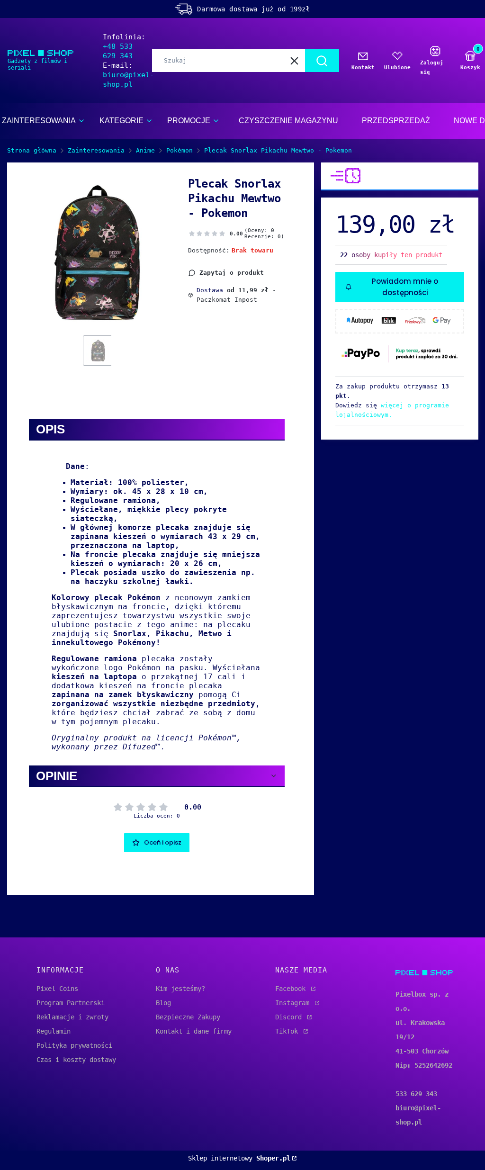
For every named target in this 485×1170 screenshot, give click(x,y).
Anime (145, 150)
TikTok (288, 1031)
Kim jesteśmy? (180, 988)
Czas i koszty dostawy (76, 1059)
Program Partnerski (70, 1003)
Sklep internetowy (239, 1158)
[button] (322, 60)
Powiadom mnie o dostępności (405, 286)
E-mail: (128, 75)
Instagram (294, 1003)
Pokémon (179, 150)
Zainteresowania (96, 150)
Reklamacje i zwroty (72, 1017)
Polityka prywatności (74, 1045)
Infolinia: (124, 46)
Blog (163, 1003)
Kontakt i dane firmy (194, 1031)
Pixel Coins (57, 988)
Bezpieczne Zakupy (188, 1017)
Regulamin (53, 1031)
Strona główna (31, 150)
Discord (290, 1017)
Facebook (292, 988)
